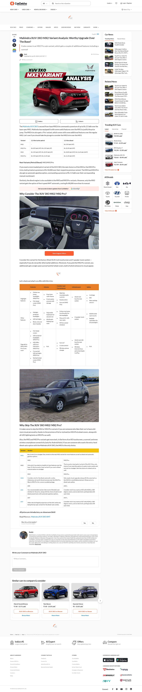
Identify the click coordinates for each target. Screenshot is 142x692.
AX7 (22, 501)
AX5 (22, 490)
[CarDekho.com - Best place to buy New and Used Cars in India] (18, 3)
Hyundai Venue (78, 604)
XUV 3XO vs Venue (85, 611)
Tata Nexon (47, 604)
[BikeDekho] (108, 669)
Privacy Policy (13, 667)
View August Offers (59, 253)
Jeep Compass (118, 162)
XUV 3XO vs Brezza (26, 611)
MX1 (22, 455)
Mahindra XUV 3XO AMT (40, 517)
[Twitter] (117, 689)
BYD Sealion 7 (118, 148)
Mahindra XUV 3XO (30, 126)
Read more (38, 544)
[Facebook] (112, 689)
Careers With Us (14, 661)
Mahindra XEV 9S (119, 155)
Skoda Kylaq (117, 141)
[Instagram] (126, 689)
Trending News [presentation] (109, 39)
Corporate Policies (15, 670)
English (109, 3)
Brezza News (26, 615)
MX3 (22, 478)
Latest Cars (113, 170)
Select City (127, 9)
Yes (85, 523)
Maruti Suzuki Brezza (21, 604)
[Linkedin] (131, 689)
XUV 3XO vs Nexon (55, 611)
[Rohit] (21, 55)
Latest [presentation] (106, 129)
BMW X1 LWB (118, 133)
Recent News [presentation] (121, 39)
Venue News (85, 615)
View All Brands (110, 211)
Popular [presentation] (124, 129)
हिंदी (98, 34)
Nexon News (55, 615)
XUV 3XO (13, 27)
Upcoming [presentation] (115, 129)
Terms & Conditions (15, 664)
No (93, 523)
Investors (12, 673)
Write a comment (27, 60)
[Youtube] (121, 689)
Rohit (25, 54)
